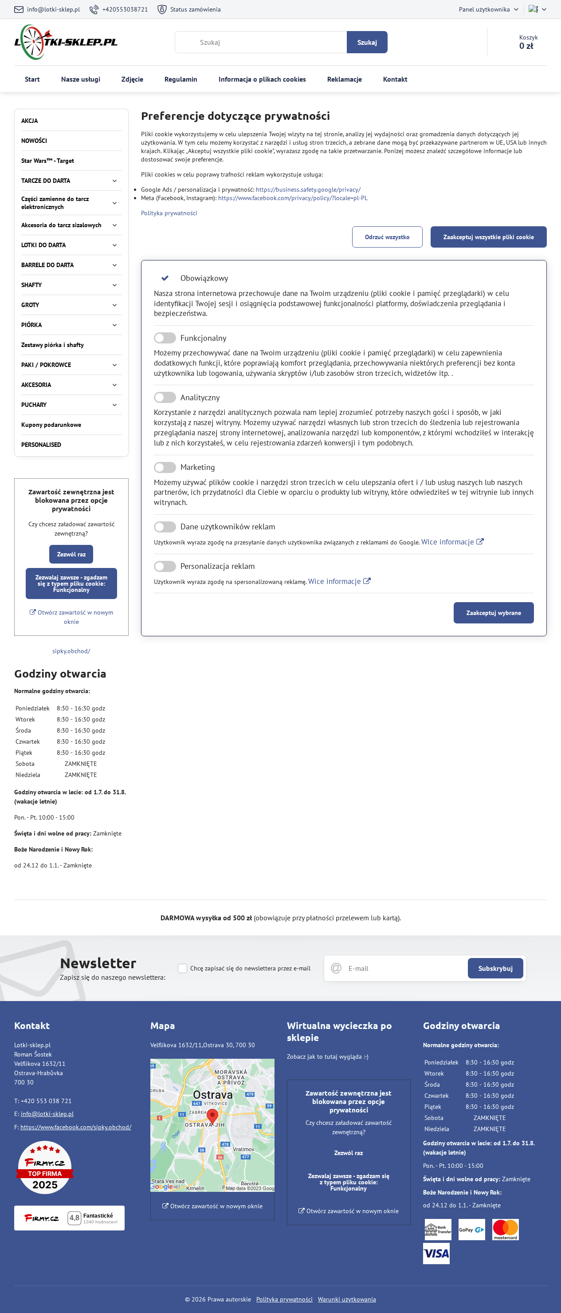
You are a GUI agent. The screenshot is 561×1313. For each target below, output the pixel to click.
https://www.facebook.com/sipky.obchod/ (75, 1127)
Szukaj (367, 42)
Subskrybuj (496, 968)
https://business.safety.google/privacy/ (308, 189)
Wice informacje (448, 542)
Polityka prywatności (169, 213)
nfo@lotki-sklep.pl (48, 1114)
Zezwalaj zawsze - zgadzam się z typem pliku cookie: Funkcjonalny (71, 583)
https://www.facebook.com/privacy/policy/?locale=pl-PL (293, 198)
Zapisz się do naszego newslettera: (112, 977)
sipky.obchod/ (71, 651)
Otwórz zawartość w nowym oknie (74, 617)
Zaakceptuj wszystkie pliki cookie (488, 237)
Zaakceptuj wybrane (494, 613)
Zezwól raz (71, 554)
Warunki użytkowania (347, 1299)
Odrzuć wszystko (387, 237)
